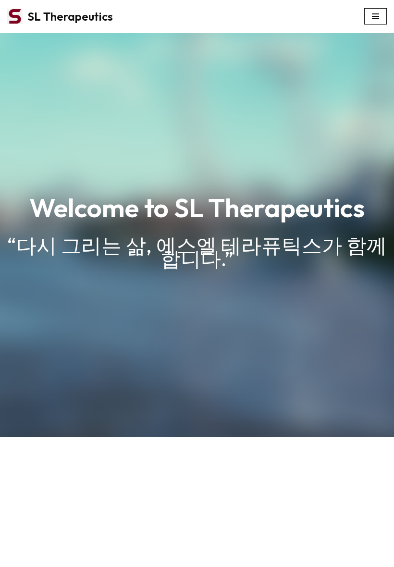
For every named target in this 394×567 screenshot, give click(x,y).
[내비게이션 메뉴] (375, 16)
